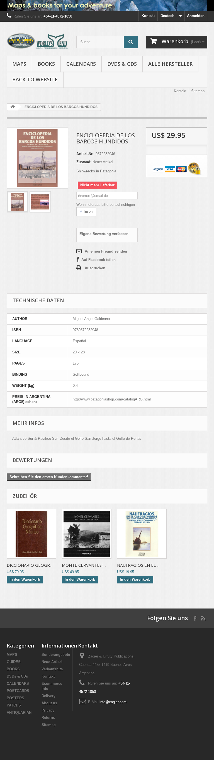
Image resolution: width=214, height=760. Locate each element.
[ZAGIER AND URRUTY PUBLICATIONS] (37, 41)
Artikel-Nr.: (85, 154)
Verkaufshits (52, 669)
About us (49, 703)
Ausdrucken (95, 268)
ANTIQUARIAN (19, 712)
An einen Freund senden (106, 251)
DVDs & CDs (122, 63)
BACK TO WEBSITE (35, 79)
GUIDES (14, 662)
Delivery (48, 696)
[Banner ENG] (107, 5)
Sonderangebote (56, 655)
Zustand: (83, 162)
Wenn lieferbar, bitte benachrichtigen (105, 204)
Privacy (48, 710)
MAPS (19, 63)
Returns (48, 717)
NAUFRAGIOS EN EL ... (138, 565)
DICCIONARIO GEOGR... (29, 565)
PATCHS (14, 705)
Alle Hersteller (170, 63)
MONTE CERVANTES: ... (84, 565)
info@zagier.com (113, 702)
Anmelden (196, 16)
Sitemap (198, 91)
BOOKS (46, 63)
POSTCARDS (18, 691)
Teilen (87, 211)
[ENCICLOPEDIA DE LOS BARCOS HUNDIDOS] (17, 202)
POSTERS (15, 698)
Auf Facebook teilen (98, 260)
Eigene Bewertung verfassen (103, 234)
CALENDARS (81, 63)
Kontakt (148, 16)
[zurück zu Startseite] (12, 107)
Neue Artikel (52, 662)
